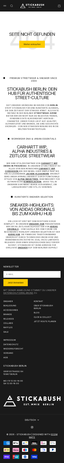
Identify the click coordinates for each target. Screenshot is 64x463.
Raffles (7, 327)
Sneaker (8, 301)
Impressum (9, 340)
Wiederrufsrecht (13, 349)
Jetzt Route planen (45, 321)
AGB (5, 357)
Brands (7, 314)
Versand (8, 353)
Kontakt (38, 301)
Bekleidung (9, 305)
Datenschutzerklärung (18, 293)
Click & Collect (43, 317)
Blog (37, 312)
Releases (8, 319)
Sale (6, 332)
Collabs (8, 323)
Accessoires (10, 310)
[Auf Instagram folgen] (32, 427)
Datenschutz (10, 344)
